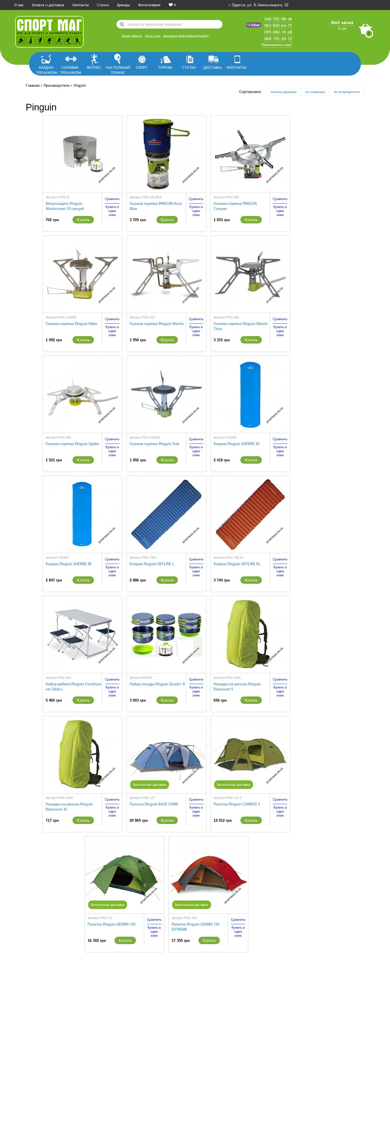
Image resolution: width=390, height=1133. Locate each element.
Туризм (165, 67)
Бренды (123, 4)
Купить (83, 219)
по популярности (347, 92)
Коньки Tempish (132, 36)
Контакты (81, 4)
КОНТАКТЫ (236, 67)
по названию (315, 92)
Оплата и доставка (48, 4)
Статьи (103, 4)
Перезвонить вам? (277, 44)
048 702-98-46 (278, 19)
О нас (19, 4)
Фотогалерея (149, 4)
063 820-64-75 (278, 25)
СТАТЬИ (189, 67)
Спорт (141, 67)
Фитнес (94, 67)
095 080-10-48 (278, 32)
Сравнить (112, 199)
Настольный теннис (118, 70)
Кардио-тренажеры (46, 70)
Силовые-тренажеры (70, 70)
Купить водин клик (112, 211)
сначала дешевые (283, 92)
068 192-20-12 (278, 38)
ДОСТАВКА (212, 67)
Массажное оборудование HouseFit (186, 36)
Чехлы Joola (152, 36)
